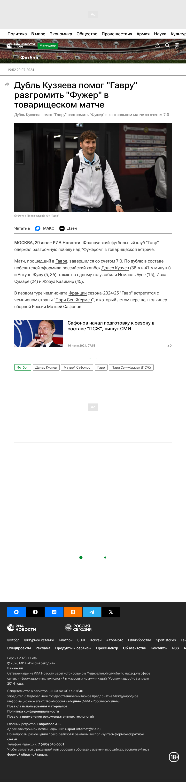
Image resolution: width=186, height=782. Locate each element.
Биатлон (65, 640)
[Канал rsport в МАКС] (16, 612)
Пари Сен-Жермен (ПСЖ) (131, 367)
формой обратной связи (27, 754)
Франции (78, 292)
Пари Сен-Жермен (73, 299)
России (39, 306)
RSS (175, 648)
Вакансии (15, 668)
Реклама (43, 648)
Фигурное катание (39, 640)
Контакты (159, 648)
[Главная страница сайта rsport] (31, 45)
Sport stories (166, 640)
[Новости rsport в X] (111, 612)
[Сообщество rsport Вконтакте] (54, 612)
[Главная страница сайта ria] (7, 45)
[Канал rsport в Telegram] (92, 612)
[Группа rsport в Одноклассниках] (73, 612)
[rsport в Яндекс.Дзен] (35, 612)
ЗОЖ (81, 640)
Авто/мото (114, 640)
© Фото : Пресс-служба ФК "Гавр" (36, 215)
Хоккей (95, 640)
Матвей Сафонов (64, 306)
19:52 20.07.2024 (20, 70)
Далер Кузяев (115, 267)
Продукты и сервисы (73, 648)
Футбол (23, 367)
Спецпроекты (19, 648)
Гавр (101, 367)
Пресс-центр (107, 648)
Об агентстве (134, 648)
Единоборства (139, 640)
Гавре (61, 260)
